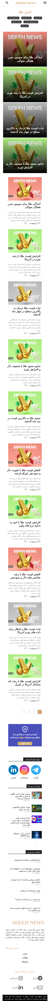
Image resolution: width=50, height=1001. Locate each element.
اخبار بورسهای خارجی (31, 22)
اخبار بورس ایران (13, 18)
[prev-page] (40, 843)
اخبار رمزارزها (16, 22)
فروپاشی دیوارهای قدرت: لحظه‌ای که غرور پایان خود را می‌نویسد (25, 870)
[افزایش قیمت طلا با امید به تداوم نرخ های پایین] (25, 507)
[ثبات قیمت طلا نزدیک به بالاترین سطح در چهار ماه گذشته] (25, 120)
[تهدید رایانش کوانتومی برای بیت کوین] (37, 808)
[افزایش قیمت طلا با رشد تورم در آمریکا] (25, 84)
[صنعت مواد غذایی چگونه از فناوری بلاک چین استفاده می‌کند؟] (37, 795)
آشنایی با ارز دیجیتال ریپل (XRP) (21, 834)
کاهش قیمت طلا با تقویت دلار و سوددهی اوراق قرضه (24, 472)
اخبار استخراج (26, 18)
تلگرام (36, 778)
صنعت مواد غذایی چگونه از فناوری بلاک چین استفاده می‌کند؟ (20, 796)
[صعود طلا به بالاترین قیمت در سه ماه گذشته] (25, 403)
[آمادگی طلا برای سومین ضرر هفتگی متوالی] (25, 49)
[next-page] (24, 712)
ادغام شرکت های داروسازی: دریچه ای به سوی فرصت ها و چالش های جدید (20, 821)
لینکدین (13, 778)
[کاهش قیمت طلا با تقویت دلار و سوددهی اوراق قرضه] (25, 455)
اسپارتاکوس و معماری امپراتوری (27, 860)
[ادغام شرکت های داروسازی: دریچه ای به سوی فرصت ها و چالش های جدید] (37, 819)
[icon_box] (38, 980)
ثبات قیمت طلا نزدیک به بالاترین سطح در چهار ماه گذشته (26, 311)
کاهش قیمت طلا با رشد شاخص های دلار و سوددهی (25, 576)
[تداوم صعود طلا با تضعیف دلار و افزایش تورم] (25, 155)
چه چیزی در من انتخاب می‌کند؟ (27, 899)
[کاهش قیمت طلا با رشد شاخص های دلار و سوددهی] (25, 559)
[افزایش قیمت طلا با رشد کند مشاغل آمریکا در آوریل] (25, 666)
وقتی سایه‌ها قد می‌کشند (30, 891)
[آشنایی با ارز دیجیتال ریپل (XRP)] (37, 835)
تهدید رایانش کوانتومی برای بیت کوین (21, 808)
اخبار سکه (24, 26)
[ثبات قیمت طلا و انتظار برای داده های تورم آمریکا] (25, 614)
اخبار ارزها (38, 18)
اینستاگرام (24, 778)
